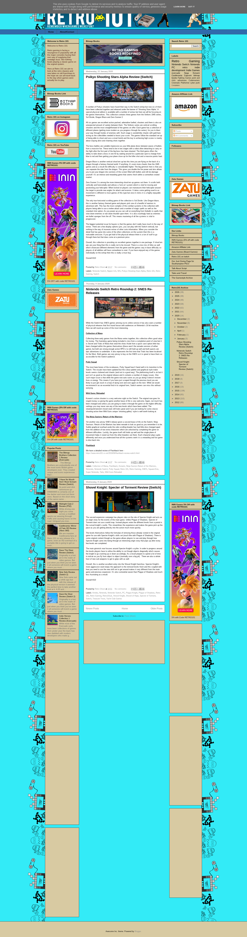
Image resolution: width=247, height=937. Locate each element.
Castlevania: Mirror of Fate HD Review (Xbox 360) (67, 528)
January (181, 338)
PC (123, 593)
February (181, 335)
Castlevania (177, 75)
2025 (177, 296)
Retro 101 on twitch (180, 256)
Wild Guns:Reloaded (113, 472)
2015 (177, 390)
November (182, 323)
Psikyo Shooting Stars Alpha (134, 271)
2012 (177, 402)
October (181, 327)
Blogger (138, 931)
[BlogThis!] (135, 267)
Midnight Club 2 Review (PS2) (66, 505)
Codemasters (194, 80)
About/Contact (67, 32)
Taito (102, 472)
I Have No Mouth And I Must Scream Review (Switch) (67, 481)
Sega (186, 73)
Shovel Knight (119, 596)
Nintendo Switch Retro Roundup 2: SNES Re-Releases (185, 354)
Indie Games (193, 70)
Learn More (179, 7)
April (179, 331)
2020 (177, 315)
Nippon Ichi (111, 271)
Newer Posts (92, 608)
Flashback (113, 466)
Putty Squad (114, 469)
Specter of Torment (148, 596)
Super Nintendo (92, 472)
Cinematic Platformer (180, 83)
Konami (122, 466)
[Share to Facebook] (140, 267)
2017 (177, 383)
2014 (177, 394)
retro (184, 67)
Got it (191, 7)
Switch (96, 274)
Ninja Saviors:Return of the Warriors (141, 466)
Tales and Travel (179, 273)
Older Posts (157, 608)
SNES (144, 469)
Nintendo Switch (99, 271)
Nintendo (89, 469)
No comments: (121, 267)
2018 (177, 379)
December (182, 319)
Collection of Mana (100, 466)
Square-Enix (153, 469)
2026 (177, 292)
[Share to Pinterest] (143, 267)
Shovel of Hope (132, 596)
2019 (177, 375)
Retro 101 (151, 271)
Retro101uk (107, 596)
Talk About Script (179, 268)
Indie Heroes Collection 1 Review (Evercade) (67, 618)
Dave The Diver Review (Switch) (66, 551)
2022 (177, 308)
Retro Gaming (135, 469)
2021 (177, 311)
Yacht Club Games (114, 599)
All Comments (181, 135)
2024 (177, 300)
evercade (176, 73)
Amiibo (95, 593)
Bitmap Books (178, 235)
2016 (177, 387)
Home (51, 32)
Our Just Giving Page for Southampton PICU (183, 262)
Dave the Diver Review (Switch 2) (67, 595)
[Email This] (132, 267)
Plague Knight (132, 593)
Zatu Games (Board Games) (185, 252)
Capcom (188, 75)
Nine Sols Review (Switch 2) (67, 573)
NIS (119, 271)
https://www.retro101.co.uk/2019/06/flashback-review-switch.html (113, 453)
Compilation (176, 85)
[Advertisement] (124, 641)
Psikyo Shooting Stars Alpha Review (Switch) (119, 77)
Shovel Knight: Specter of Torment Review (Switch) (123, 487)
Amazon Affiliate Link (181, 247)
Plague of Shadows (147, 593)
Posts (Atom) (130, 616)
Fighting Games (184, 78)
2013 (177, 398)
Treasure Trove (99, 599)
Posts (178, 131)
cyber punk (195, 83)
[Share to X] (137, 267)
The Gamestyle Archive (182, 278)
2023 (177, 304)
